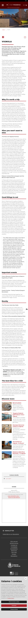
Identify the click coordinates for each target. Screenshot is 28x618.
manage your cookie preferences (14, 497)
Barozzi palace (17, 403)
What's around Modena (6, 29)
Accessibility (14, 549)
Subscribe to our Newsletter (11, 534)
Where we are (14, 543)
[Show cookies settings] (26, 309)
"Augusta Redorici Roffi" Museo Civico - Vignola (19, 415)
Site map (14, 552)
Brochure (14, 550)
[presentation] (7, 406)
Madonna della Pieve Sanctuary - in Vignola (19, 452)
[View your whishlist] (23, 5)
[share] (3, 37)
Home (3, 29)
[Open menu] (3, 5)
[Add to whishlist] (25, 37)
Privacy (14, 554)
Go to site (8, 478)
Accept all (14, 605)
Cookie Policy (10, 598)
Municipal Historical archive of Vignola (18, 425)
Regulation (14, 556)
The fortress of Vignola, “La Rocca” (18, 442)
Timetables (14, 547)
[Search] (26, 5)
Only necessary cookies (14, 601)
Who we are (14, 541)
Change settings (14, 609)
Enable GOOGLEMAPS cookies (13, 496)
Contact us (14, 545)
